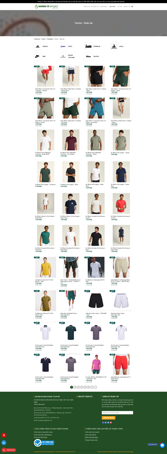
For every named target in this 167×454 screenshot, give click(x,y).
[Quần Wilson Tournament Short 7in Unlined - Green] (121, 76)
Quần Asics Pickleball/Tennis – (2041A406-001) (69, 314)
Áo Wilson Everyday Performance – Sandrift (96, 217)
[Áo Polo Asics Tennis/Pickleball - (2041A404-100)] (45, 332)
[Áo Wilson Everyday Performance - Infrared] (121, 203)
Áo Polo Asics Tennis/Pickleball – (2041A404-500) (95, 346)
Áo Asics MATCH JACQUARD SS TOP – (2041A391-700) (96, 378)
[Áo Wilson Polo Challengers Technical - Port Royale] (71, 140)
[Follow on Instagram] (105, 422)
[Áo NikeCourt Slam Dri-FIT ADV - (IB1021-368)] (45, 301)
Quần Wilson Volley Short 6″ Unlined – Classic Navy (70, 89)
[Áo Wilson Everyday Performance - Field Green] (45, 235)
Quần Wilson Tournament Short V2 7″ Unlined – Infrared (45, 89)
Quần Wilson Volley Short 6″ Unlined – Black (96, 89)
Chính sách (103, 6)
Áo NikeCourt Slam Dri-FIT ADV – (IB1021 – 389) (44, 280)
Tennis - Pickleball (47, 39)
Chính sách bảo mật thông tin (43, 435)
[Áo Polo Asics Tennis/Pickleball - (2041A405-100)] (121, 332)
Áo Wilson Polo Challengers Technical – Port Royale (68, 153)
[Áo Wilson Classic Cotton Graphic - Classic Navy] (71, 203)
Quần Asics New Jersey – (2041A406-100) (118, 314)
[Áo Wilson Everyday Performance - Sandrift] (96, 203)
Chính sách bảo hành (40, 437)
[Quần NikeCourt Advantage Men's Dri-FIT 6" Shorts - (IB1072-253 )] (121, 267)
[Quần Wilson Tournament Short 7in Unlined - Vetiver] (45, 108)
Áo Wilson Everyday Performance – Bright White (70, 249)
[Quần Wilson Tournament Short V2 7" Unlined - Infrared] (45, 76)
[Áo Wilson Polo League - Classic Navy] (121, 172)
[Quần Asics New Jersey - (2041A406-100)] (121, 301)
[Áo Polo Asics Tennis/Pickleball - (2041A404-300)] (71, 332)
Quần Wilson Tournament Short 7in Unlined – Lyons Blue (96, 121)
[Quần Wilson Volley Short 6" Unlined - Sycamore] (71, 108)
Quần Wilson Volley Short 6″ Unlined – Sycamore (70, 121)
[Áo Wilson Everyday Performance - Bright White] (71, 235)
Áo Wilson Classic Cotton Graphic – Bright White (45, 217)
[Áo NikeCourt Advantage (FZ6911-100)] (96, 267)
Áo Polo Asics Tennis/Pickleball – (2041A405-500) (69, 378)
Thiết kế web (59, 451)
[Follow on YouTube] (111, 422)
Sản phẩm (112, 6)
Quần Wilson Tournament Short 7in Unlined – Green (121, 89)
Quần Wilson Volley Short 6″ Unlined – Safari (121, 121)
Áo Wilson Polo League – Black (69, 184)
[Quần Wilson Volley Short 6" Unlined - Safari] (121, 108)
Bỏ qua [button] (127, 1)
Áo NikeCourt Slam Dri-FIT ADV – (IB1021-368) (44, 314)
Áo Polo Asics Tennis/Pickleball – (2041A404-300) (69, 346)
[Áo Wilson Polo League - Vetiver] (121, 140)
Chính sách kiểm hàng (91, 437)
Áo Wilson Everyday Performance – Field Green (45, 249)
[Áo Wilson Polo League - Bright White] (96, 172)
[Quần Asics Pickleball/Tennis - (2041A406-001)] (71, 301)
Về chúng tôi (95, 6)
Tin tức (120, 6)
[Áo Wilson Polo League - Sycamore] (45, 172)
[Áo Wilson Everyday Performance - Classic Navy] (121, 235)
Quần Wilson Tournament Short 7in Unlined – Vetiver (45, 121)
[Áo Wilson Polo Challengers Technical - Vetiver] (96, 140)
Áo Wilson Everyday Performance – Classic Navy (121, 249)
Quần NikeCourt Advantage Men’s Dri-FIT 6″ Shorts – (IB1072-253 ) (120, 280)
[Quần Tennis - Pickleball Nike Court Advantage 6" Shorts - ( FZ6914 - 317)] (71, 267)
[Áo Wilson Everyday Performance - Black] (96, 235)
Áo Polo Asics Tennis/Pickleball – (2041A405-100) (120, 346)
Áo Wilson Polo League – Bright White (95, 185)
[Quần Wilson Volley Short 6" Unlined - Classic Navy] (71, 76)
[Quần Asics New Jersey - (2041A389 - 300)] (96, 301)
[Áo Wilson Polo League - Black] (71, 172)
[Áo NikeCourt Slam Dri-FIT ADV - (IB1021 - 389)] (45, 267)
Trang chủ (86, 6)
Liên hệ (125, 6)
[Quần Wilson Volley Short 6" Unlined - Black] (96, 76)
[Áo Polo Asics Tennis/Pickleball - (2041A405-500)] (71, 364)
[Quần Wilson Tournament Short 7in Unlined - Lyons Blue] (96, 108)
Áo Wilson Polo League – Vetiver (120, 153)
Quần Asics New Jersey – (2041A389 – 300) (96, 314)
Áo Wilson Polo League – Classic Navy (120, 185)
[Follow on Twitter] (108, 422)
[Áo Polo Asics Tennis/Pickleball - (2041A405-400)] (45, 364)
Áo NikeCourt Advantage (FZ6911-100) (95, 280)
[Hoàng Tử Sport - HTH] (46, 6)
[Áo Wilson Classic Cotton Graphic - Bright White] (45, 203)
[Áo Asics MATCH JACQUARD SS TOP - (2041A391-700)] (96, 364)
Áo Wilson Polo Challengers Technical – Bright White (43, 153)
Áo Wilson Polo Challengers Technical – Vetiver (93, 153)
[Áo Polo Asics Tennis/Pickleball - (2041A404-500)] (96, 332)
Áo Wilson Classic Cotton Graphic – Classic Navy (70, 217)
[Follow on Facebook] (103, 422)
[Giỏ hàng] (132, 7)
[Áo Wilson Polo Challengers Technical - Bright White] (45, 140)
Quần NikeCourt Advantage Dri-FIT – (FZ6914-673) (121, 378)
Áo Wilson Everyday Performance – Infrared (121, 217)
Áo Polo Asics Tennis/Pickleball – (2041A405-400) (44, 378)
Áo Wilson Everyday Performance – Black (96, 249)
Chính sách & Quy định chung (43, 432)
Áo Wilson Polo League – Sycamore (45, 184)
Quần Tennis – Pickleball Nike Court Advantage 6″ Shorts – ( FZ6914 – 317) (70, 281)
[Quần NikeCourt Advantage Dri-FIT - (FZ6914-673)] (121, 364)
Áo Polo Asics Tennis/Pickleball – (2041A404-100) (44, 346)
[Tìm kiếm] (129, 6)
